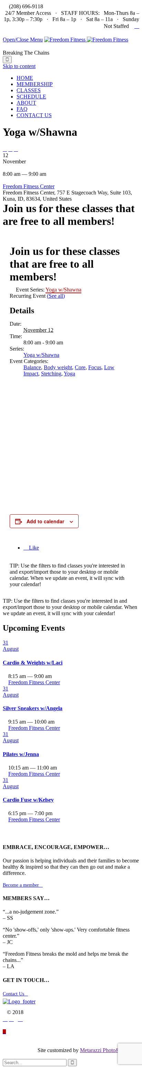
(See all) (56, 296)
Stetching (51, 373)
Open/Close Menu (23, 39)
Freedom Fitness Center (28, 186)
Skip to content (19, 66)
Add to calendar (45, 521)
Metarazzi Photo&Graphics (109, 1050)
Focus (94, 367)
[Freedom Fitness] (86, 39)
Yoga (69, 373)
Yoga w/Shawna (41, 355)
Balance (32, 367)
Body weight (58, 367)
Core (80, 367)
